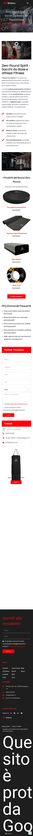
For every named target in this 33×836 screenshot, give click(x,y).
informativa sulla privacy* (19, 404)
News (23, 671)
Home (5, 23)
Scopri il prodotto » (16, 210)
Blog (22, 668)
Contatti (5, 674)
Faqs (4, 677)
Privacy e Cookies (16, 726)
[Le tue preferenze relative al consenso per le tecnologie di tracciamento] (30, 833)
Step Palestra (16, 259)
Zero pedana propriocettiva (16, 207)
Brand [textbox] (6, 389)
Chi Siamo (6, 671)
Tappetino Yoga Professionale (16, 233)
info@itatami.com (12, 442)
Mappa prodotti (6, 726)
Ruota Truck (16, 285)
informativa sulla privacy (17, 646)
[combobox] (16, 389)
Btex (13, 674)
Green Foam (16, 668)
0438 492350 (10, 433)
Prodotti (5, 668)
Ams (13, 677)
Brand (12, 23)
